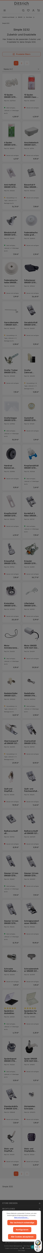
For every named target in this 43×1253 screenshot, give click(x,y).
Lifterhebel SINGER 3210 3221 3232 (30, 604)
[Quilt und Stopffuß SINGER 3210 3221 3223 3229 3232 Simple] (11, 776)
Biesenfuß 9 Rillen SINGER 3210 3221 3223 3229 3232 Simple (31, 186)
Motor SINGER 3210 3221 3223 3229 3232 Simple (31, 646)
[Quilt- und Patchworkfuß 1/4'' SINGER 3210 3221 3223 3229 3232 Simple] (31, 776)
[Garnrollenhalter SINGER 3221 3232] (11, 310)
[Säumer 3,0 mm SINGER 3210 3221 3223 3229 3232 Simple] (11, 909)
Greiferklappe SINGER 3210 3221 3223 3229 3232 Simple (11, 419)
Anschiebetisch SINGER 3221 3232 (31, 143)
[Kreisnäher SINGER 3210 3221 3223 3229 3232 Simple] (11, 591)
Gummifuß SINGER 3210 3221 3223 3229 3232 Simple (31, 419)
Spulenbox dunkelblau (9, 1012)
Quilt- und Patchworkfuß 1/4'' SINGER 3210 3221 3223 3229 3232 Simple (31, 790)
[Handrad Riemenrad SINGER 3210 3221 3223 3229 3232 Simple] (11, 453)
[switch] (38, 1249)
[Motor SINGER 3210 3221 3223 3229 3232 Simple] (31, 633)
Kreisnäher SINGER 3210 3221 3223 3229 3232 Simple (11, 604)
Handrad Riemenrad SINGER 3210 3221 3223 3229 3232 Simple (11, 466)
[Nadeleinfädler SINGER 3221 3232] (11, 681)
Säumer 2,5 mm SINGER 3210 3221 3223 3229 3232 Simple (11, 874)
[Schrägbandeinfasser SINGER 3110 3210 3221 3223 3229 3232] (31, 909)
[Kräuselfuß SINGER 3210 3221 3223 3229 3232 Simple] (11, 549)
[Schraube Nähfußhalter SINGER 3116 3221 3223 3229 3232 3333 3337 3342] (11, 956)
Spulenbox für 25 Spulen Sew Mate (30, 1012)
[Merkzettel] (28, 10)
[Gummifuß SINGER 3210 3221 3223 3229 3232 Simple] (31, 406)
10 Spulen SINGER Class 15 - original (31, 96)
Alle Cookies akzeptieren (22, 1237)
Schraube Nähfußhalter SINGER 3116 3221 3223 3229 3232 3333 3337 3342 (11, 970)
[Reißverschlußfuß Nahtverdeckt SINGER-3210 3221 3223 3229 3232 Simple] (11, 819)
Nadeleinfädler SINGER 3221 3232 (11, 694)
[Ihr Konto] (33, 10)
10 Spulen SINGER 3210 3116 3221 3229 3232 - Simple (11, 96)
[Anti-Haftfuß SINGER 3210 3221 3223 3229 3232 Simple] (11, 172)
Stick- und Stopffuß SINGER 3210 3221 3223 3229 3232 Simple (11, 1150)
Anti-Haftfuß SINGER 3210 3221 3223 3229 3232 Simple (11, 186)
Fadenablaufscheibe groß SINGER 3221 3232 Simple (31, 233)
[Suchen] (23, 10)
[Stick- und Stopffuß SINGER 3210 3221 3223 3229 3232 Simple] (11, 1136)
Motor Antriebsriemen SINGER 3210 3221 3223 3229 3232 (11, 646)
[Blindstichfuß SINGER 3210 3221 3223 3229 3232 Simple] (11, 220)
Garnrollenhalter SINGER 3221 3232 (11, 323)
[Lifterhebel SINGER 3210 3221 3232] (31, 591)
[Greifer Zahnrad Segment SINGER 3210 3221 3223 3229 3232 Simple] (31, 358)
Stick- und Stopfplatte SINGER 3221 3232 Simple (29, 1150)
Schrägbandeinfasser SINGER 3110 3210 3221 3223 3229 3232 (31, 922)
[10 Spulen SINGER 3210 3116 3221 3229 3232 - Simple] (11, 82)
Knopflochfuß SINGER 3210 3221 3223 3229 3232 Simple (11, 514)
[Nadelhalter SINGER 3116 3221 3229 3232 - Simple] (31, 681)
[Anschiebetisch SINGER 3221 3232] (31, 130)
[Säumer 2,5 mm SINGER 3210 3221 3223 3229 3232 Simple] (11, 861)
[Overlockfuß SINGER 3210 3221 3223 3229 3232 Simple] (31, 729)
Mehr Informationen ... (21, 1217)
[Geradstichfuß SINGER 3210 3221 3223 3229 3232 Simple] (31, 310)
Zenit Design (21, 1250)
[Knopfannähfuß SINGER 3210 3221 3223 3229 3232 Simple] (31, 453)
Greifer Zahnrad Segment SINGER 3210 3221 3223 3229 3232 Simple (31, 371)
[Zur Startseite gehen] (21, 4)
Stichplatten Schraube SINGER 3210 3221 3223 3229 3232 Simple (31, 1107)
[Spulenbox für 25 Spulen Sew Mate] (31, 999)
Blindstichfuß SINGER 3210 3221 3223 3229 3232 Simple (11, 233)
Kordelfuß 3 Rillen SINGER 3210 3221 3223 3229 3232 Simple (31, 514)
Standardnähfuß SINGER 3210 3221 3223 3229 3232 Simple (11, 1107)
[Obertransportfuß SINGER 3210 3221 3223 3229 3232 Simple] (11, 729)
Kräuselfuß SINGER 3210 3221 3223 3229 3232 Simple (11, 562)
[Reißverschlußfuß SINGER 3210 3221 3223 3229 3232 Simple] (31, 819)
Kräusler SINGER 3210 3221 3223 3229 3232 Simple (31, 562)
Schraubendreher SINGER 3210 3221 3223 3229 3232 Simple (31, 970)
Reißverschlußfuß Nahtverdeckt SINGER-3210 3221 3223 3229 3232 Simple (11, 832)
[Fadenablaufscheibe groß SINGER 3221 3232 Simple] (31, 220)
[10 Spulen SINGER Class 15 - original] (31, 82)
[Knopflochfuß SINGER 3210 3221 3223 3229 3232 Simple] (11, 501)
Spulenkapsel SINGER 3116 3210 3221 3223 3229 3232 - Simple (11, 1060)
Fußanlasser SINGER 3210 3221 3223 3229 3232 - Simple (31, 281)
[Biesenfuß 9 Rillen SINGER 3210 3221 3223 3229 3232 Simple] (31, 172)
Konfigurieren (22, 1229)
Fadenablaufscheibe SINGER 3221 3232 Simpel (11, 281)
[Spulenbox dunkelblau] (11, 999)
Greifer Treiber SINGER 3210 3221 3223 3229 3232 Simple (11, 371)
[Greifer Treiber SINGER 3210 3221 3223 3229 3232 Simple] (11, 358)
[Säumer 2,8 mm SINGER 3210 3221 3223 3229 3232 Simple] (31, 861)
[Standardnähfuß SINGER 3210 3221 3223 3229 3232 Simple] (11, 1094)
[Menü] (4, 10)
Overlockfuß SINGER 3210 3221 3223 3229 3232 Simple (31, 742)
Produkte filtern (23, 54)
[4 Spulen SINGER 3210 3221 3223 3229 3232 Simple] (11, 130)
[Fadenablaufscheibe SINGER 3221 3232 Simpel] (11, 268)
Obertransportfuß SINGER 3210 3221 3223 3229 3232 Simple (11, 742)
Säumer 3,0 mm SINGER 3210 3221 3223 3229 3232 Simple (11, 922)
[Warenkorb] (38, 10)
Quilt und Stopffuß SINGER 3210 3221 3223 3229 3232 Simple (11, 790)
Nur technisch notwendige (22, 1222)
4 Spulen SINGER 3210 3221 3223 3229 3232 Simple (11, 143)
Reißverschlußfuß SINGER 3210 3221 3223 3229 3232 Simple (31, 832)
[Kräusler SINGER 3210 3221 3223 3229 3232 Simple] (31, 549)
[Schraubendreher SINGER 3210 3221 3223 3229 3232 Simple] (31, 956)
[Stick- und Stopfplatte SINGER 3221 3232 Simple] (31, 1136)
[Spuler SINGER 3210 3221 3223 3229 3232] (31, 1046)
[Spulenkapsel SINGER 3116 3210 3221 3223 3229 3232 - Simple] (11, 1046)
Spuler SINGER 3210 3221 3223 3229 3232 (31, 1060)
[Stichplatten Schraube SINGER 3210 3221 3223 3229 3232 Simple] (31, 1094)
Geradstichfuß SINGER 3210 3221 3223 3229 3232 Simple (31, 323)
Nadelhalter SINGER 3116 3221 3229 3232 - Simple (31, 694)
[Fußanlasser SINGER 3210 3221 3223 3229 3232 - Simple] (31, 268)
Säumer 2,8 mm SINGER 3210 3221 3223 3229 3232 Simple (31, 874)
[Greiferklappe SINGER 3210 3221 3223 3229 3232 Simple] (11, 406)
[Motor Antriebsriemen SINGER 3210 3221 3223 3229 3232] (11, 633)
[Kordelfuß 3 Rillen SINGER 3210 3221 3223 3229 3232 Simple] (31, 501)
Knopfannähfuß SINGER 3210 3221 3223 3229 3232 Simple (31, 466)
